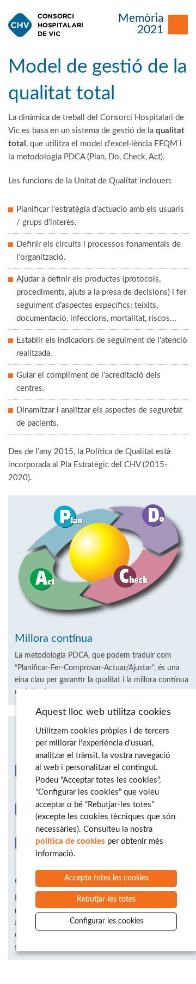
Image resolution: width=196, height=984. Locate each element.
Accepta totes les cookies (106, 878)
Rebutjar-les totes (106, 899)
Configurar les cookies (106, 921)
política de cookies (70, 841)
